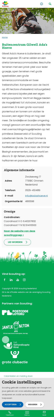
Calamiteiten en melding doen (18, 376)
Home (5, 37)
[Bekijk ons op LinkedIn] (11, 279)
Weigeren (32, 404)
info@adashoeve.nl (36, 195)
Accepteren (11, 404)
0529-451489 (32, 190)
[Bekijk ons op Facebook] (4, 279)
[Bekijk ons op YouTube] (17, 279)
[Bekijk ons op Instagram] (24, 279)
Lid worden (15, 242)
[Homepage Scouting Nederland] (5, 4)
